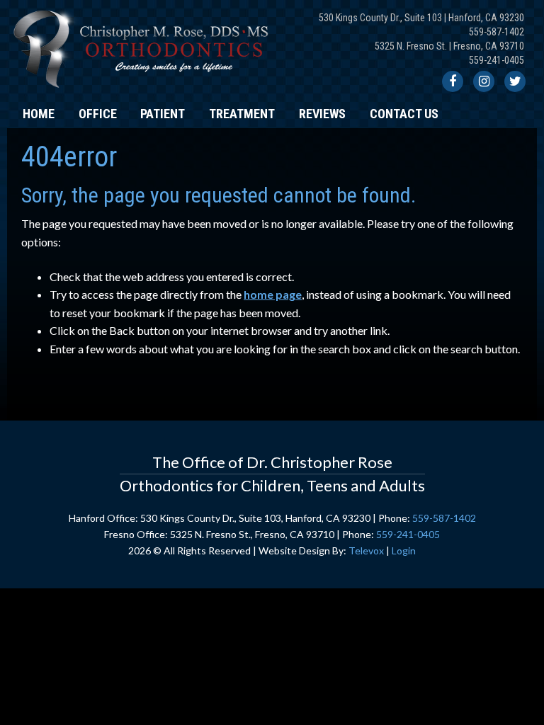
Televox (366, 550)
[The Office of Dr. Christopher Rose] (143, 91)
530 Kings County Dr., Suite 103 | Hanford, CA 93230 (421, 17)
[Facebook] (452, 81)
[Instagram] (483, 81)
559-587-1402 (496, 32)
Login (404, 550)
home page (273, 294)
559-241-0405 (496, 60)
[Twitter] (515, 81)
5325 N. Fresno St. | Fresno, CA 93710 (449, 46)
